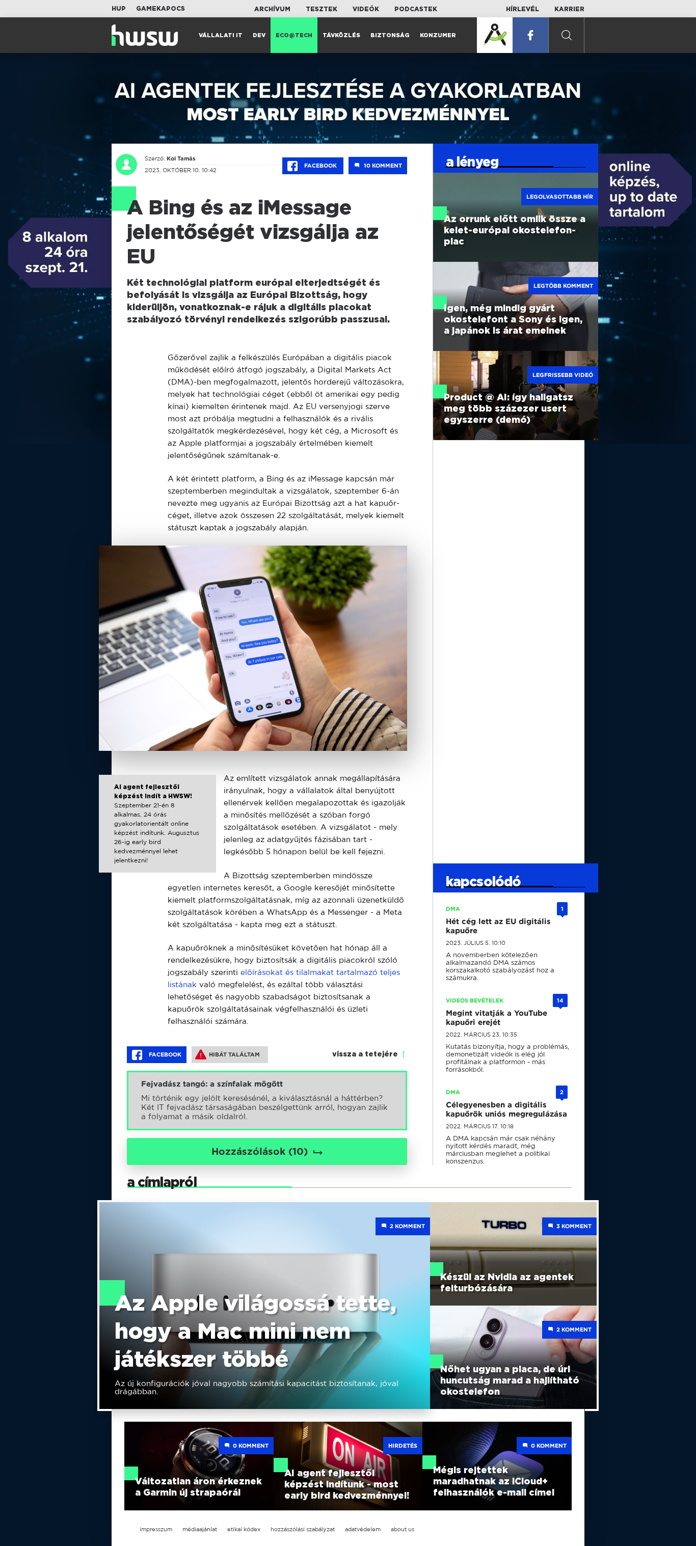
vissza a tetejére (365, 1054)
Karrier (569, 9)
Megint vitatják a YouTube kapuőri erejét (496, 1017)
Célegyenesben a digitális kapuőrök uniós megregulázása (506, 1109)
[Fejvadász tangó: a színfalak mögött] (267, 1100)
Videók (366, 9)
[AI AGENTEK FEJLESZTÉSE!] (495, 35)
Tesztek (321, 9)
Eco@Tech (294, 35)
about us (402, 1529)
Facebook (320, 165)
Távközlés (341, 35)
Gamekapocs (160, 9)
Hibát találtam (234, 1054)
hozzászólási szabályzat (303, 1529)
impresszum (156, 1529)
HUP (119, 9)
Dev (259, 35)
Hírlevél (522, 9)
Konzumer (438, 35)
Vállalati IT (221, 35)
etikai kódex (243, 1529)
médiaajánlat (199, 1529)
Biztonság (390, 35)
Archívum (272, 9)
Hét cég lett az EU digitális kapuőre (498, 926)
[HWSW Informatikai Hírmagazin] (145, 35)
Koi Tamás (181, 158)
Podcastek (415, 9)
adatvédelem (363, 1529)
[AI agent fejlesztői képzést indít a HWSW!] (158, 833)
